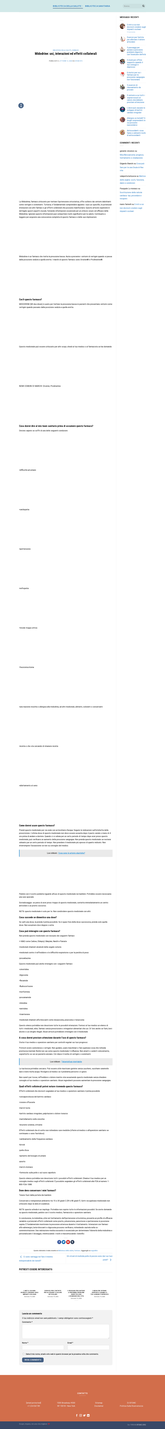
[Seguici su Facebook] (76, 1415)
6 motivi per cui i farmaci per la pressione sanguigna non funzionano (136, 76)
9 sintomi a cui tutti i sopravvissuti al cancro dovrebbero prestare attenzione (136, 99)
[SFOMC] (34, 6)
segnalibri (94, 1250)
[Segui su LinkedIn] (88, 1415)
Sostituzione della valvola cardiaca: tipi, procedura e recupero (131, 195)
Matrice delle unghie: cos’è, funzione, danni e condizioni (133, 179)
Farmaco (75, 50)
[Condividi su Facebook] (59, 1242)
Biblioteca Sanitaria (97, 6)
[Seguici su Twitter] (84, 1415)
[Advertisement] (66, 33)
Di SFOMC (131, 1403)
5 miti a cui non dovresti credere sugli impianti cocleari (30, 1292)
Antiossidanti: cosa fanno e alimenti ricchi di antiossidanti (136, 133)
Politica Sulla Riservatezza (131, 1406)
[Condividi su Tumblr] (72, 1242)
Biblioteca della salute (67, 6)
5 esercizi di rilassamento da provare (134, 87)
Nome (25, 1343)
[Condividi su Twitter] (64, 1242)
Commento (27, 1322)
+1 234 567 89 (33, 1406)
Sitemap (98, 1403)
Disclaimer (98, 1406)
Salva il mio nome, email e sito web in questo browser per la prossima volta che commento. (62, 1354)
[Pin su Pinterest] (68, 1242)
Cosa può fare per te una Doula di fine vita (132, 167)
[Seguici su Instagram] (80, 1415)
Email (70, 1343)
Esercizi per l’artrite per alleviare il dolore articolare (53, 1292)
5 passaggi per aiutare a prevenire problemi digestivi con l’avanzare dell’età (76, 1293)
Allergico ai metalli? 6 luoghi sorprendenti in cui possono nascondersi (136, 121)
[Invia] (143, 6)
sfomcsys (78, 61)
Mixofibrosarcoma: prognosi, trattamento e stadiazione (132, 156)
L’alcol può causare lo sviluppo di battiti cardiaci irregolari (136, 110)
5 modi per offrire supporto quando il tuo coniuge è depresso (99, 1292)
